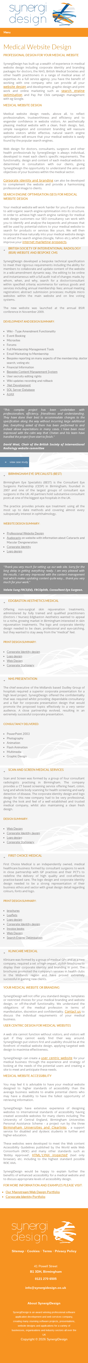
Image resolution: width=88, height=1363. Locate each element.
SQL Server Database (21, 389)
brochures (13, 910)
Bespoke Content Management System (32, 372)
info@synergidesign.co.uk (45, 1288)
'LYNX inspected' (54, 1155)
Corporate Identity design (23, 652)
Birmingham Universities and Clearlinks (35, 1127)
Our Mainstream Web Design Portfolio (33, 1192)
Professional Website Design (25, 533)
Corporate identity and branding (28, 180)
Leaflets (12, 915)
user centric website (56, 1058)
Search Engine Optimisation (24, 937)
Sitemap (18, 1251)
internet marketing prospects (44, 242)
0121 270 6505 (46, 1279)
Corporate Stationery (20, 665)
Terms (47, 1251)
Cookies (33, 1251)
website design (14, 86)
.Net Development (19, 385)
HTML (36, 1155)
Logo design (14, 551)
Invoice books (15, 928)
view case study (19, 461)
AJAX (10, 394)
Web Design (15, 661)
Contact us (73, 1011)
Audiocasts (14, 538)
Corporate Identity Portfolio (25, 1196)
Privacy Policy (65, 1251)
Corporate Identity (19, 547)
